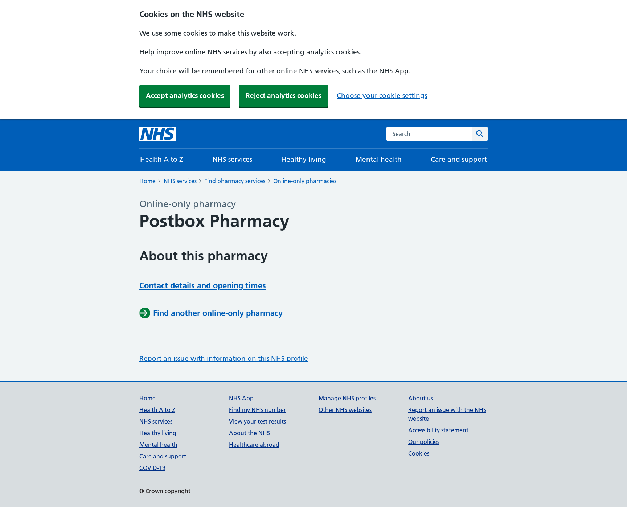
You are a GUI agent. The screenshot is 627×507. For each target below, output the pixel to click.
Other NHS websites (345, 409)
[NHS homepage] (157, 134)
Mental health (379, 159)
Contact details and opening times (202, 285)
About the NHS (249, 433)
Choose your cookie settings (382, 95)
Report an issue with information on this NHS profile (223, 358)
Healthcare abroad (254, 444)
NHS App (241, 398)
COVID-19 (152, 467)
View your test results (257, 421)
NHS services (232, 159)
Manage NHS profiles (347, 398)
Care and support (459, 159)
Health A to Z (161, 159)
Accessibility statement (438, 430)
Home (147, 181)
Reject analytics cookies (283, 95)
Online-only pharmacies (304, 181)
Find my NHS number (257, 409)
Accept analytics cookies (185, 95)
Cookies (418, 453)
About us (420, 398)
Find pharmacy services (234, 181)
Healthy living (303, 159)
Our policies (423, 441)
